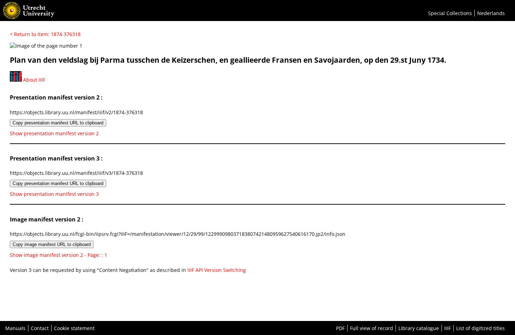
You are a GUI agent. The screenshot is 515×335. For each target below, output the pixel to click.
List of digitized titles (480, 328)
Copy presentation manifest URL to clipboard (58, 122)
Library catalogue (418, 328)
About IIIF (33, 79)
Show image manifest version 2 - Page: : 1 (58, 255)
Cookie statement (74, 328)
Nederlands (491, 13)
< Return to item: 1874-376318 (45, 34)
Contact (40, 328)
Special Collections (450, 13)
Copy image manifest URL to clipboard (52, 244)
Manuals (15, 328)
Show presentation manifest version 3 (54, 194)
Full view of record (371, 328)
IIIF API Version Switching (216, 270)
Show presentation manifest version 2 (54, 133)
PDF (340, 328)
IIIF (447, 328)
